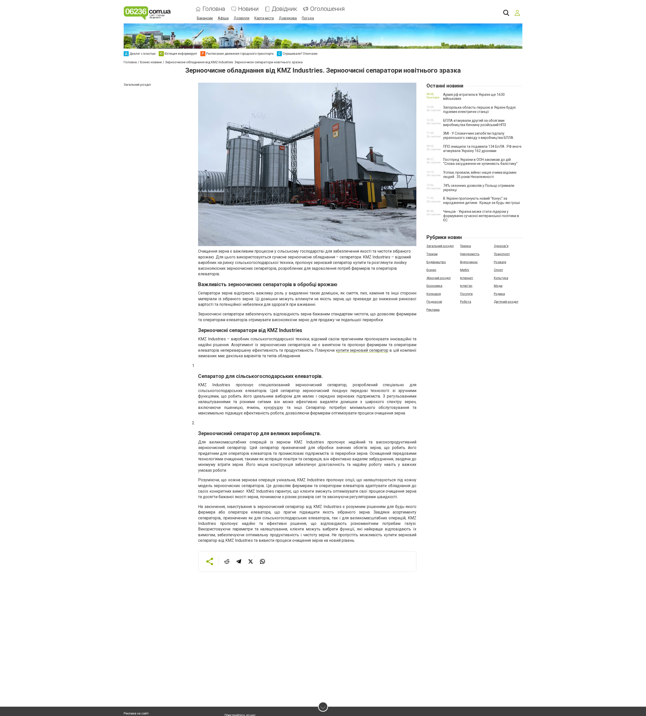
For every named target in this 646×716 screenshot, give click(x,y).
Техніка (465, 246)
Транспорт (502, 254)
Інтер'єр (466, 286)
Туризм (432, 254)
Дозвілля (241, 18)
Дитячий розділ (506, 302)
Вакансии (205, 18)
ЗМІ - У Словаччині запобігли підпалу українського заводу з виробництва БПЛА (478, 135)
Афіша (223, 18)
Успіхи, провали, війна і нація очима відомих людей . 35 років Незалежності (480, 174)
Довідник (284, 9)
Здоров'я (501, 246)
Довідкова (288, 18)
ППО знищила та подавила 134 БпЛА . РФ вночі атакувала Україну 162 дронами (482, 148)
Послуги (466, 294)
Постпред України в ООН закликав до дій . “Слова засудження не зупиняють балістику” (480, 162)
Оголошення (327, 9)
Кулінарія (433, 294)
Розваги (500, 262)
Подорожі (434, 302)
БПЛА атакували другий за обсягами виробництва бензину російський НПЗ (474, 122)
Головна (214, 9)
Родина (499, 294)
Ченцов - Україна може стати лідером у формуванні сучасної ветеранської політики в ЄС (481, 216)
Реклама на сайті (136, 713)
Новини (248, 9)
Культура (501, 278)
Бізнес (431, 270)
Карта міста (264, 18)
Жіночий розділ (438, 278)
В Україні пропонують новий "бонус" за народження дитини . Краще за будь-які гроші (481, 200)
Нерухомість (469, 254)
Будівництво (436, 262)
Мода (498, 286)
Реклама (433, 310)
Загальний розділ (440, 246)
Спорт (498, 270)
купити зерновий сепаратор (362, 350)
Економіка (434, 286)
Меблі (464, 270)
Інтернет (466, 278)
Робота (465, 302)
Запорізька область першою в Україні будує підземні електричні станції (479, 109)
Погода (308, 18)
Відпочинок (469, 262)
